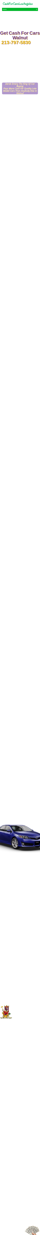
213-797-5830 (16, 42)
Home (5, 9)
